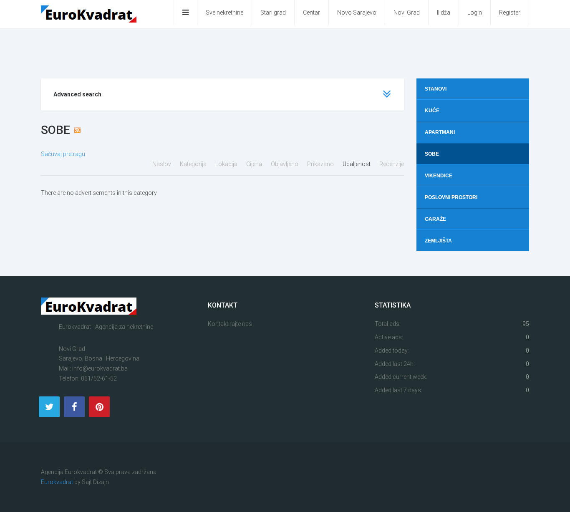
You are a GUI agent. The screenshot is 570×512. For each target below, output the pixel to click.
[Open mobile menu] (185, 12)
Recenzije (391, 164)
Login (474, 12)
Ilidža (443, 12)
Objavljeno (285, 164)
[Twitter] (49, 406)
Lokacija (227, 164)
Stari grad (273, 12)
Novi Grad (406, 12)
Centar (311, 12)
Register (509, 12)
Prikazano (321, 164)
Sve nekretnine (224, 12)
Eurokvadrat (57, 482)
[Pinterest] (99, 406)
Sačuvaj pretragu (63, 154)
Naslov (162, 164)
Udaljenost (357, 164)
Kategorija (194, 164)
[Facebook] (74, 406)
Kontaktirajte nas (230, 323)
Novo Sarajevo (356, 12)
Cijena (254, 164)
